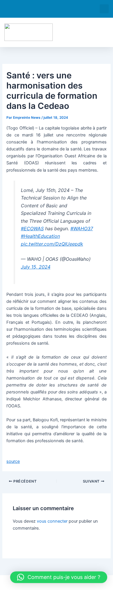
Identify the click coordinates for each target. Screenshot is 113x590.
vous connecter (52, 521)
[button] (104, 8)
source (13, 461)
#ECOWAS (32, 228)
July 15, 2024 (35, 267)
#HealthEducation (40, 236)
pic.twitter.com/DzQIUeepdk (52, 244)
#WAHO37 (81, 228)
